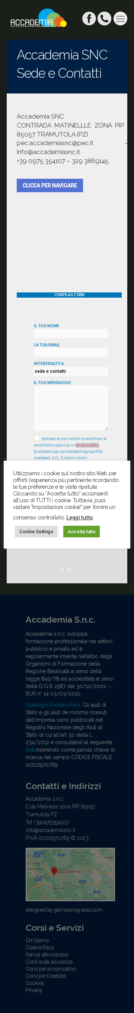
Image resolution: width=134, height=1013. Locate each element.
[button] (120, 18)
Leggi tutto (79, 517)
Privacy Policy (87, 445)
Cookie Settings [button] (36, 531)
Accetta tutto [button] (82, 531)
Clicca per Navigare (50, 185)
